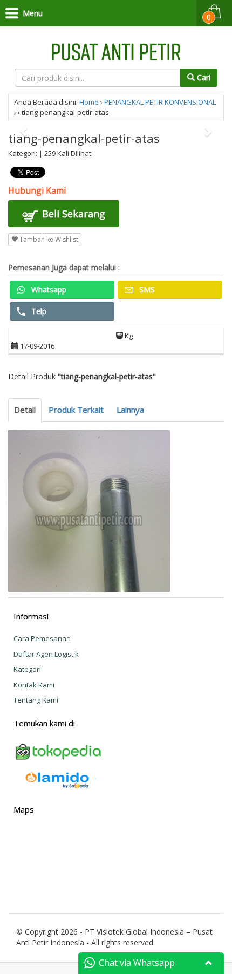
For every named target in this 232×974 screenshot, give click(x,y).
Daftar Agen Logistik (46, 654)
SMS (146, 289)
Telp (37, 311)
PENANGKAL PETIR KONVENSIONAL (160, 102)
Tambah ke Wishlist (48, 239)
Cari (202, 77)
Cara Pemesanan (42, 638)
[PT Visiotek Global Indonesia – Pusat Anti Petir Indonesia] (115, 50)
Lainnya (130, 409)
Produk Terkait (76, 409)
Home (89, 102)
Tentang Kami (35, 700)
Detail (25, 409)
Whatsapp (47, 289)
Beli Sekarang (72, 213)
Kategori (27, 669)
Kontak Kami (33, 685)
